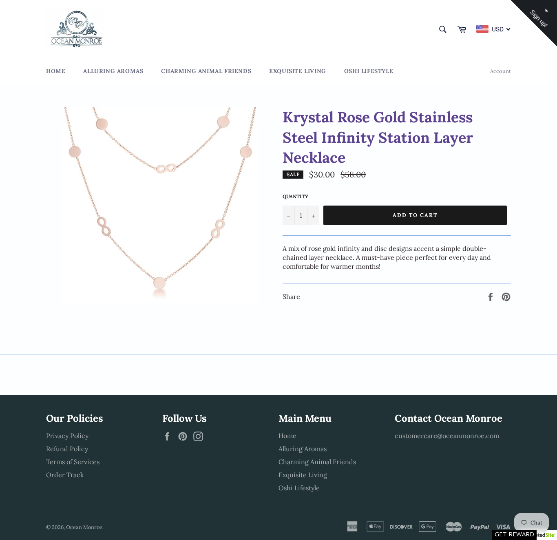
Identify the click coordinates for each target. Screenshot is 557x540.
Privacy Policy (67, 436)
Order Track (65, 475)
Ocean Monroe (84, 527)
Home (55, 71)
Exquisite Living (297, 71)
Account (500, 71)
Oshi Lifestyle (368, 71)
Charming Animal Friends (206, 71)
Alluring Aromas (113, 71)
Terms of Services (72, 462)
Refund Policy (67, 449)
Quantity (295, 196)
